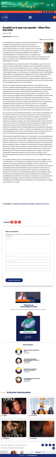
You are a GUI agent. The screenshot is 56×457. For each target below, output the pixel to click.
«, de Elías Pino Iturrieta (41, 204)
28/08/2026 (26, 353)
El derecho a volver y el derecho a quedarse (30, 369)
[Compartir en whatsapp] (19, 222)
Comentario (8, 238)
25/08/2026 (26, 381)
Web (6, 267)
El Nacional (15, 36)
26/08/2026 (26, 372)
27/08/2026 (26, 363)
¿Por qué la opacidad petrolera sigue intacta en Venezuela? (31, 360)
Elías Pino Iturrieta (48, 39)
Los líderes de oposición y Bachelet (23, 204)
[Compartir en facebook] (11, 222)
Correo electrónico (10, 261)
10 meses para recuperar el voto (31, 350)
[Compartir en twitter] (15, 222)
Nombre (8, 255)
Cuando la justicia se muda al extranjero (32, 379)
